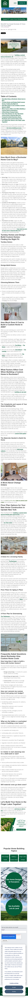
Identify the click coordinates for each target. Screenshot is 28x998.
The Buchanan (13, 561)
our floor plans (8, 522)
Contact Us (22, 3)
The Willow (18, 345)
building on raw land (20, 392)
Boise (21, 599)
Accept (14, 987)
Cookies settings (14, 983)
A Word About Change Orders (10, 112)
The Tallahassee (5, 616)
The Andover (18, 349)
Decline (14, 991)
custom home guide (20, 433)
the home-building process (14, 128)
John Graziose (6, 27)
